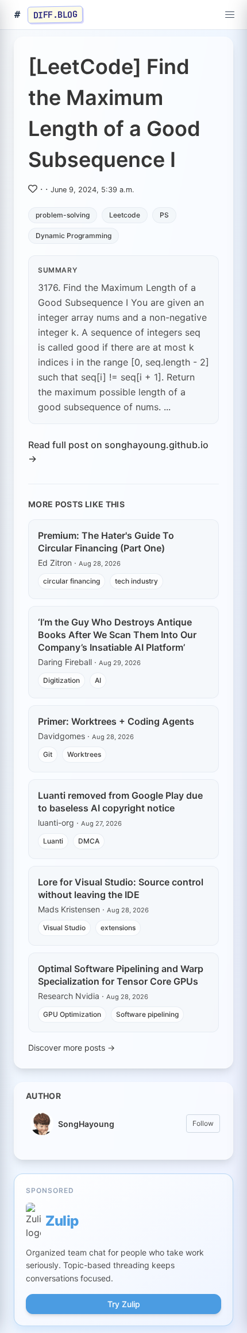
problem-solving (63, 215)
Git (47, 754)
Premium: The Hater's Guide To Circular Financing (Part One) (106, 542)
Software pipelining (147, 1014)
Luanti (53, 841)
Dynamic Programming (73, 235)
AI (98, 680)
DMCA (88, 841)
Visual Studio (64, 927)
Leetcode (124, 215)
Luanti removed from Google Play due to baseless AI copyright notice (120, 802)
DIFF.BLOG (55, 14)
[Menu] (229, 15)
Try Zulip (123, 1304)
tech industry (136, 581)
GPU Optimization (72, 1014)
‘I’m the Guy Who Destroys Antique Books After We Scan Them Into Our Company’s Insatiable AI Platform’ (117, 634)
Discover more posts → (71, 1047)
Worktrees (84, 754)
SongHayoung (86, 1124)
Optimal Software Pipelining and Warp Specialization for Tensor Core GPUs (120, 975)
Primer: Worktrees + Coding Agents (116, 721)
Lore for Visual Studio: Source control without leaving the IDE (120, 888)
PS (164, 215)
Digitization (61, 680)
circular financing (71, 581)
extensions (118, 927)
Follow (203, 1123)
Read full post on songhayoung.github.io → (118, 451)
